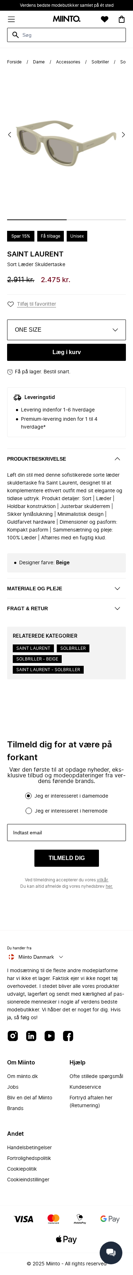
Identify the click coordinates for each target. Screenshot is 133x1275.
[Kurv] (121, 19)
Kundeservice (85, 1087)
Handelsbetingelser (29, 1147)
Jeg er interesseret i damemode (71, 796)
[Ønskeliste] (104, 19)
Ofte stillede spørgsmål (96, 1076)
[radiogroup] (66, 803)
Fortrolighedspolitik (29, 1158)
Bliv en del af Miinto (29, 1097)
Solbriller (100, 62)
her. (109, 886)
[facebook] (68, 1036)
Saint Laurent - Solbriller (48, 670)
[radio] (28, 796)
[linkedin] (31, 1036)
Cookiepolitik (22, 1169)
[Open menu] (11, 19)
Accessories (68, 62)
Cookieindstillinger (28, 1179)
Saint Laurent (35, 254)
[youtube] (49, 1036)
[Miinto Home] (66, 19)
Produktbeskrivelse (36, 459)
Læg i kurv (66, 352)
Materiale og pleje (34, 588)
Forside (14, 62)
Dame (39, 62)
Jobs (12, 1087)
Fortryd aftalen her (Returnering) (91, 1101)
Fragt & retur (27, 608)
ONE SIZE (28, 330)
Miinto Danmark (36, 957)
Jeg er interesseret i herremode (71, 811)
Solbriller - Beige (37, 659)
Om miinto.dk (22, 1076)
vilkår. (103, 880)
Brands (15, 1108)
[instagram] (12, 1036)
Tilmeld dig (67, 858)
